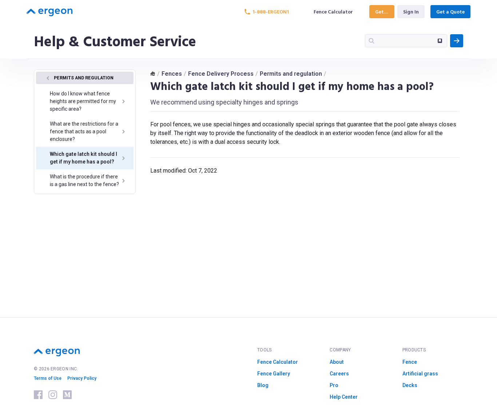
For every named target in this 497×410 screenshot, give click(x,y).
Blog (263, 385)
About (337, 362)
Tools (264, 349)
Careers (339, 374)
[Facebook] (38, 394)
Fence (409, 362)
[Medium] (67, 394)
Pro (334, 385)
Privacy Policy (81, 378)
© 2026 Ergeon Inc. (56, 368)
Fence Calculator (277, 362)
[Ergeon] (49, 12)
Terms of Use (47, 378)
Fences (172, 73)
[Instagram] (52, 394)
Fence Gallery (273, 374)
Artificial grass (420, 374)
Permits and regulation (291, 73)
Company (340, 349)
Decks (409, 385)
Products (414, 349)
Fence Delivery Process (221, 73)
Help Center (344, 397)
